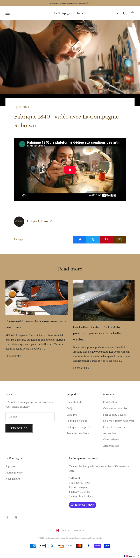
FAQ (69, 408)
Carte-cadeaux (111, 439)
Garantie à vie (74, 402)
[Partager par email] (119, 239)
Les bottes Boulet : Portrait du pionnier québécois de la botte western (97, 333)
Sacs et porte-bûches (114, 414)
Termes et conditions (78, 433)
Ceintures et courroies (115, 408)
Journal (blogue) (14, 472)
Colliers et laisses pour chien (119, 420)
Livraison (72, 414)
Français (77, 530)
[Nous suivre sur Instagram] (16, 518)
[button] (132, 556)
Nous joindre (12, 478)
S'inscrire (19, 428)
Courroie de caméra (114, 427)
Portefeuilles (110, 402)
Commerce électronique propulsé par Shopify (84, 538)
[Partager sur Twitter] (93, 239)
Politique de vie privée (79, 427)
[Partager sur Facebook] (79, 239)
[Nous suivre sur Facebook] (7, 518)
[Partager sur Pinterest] (106, 239)
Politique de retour (77, 420)
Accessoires (109, 433)
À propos (10, 466)
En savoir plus (13, 355)
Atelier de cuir (111, 445)
